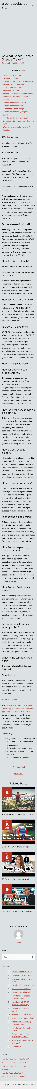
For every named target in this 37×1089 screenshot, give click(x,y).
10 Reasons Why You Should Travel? (17, 814)
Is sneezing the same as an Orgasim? (18, 81)
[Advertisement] (18, 30)
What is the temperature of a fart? (16, 127)
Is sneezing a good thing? (13, 109)
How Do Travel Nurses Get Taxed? (15, 1059)
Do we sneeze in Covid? (12, 75)
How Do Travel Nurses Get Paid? (14, 1062)
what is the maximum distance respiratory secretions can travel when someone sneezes (18, 708)
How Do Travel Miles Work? (12, 1073)
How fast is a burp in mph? (14, 84)
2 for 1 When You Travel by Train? (16, 847)
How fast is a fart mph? (12, 78)
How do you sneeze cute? (13, 106)
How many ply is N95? (12, 90)
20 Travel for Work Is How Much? (16, 879)
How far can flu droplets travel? (15, 118)
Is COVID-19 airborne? (12, 87)
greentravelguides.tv (14, 5)
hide (22, 71)
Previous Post (19, 767)
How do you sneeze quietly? (14, 103)
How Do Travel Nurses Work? (13, 1077)
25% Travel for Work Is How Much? (17, 911)
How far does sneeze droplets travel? (18, 93)
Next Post (18, 773)
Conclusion (7, 130)
